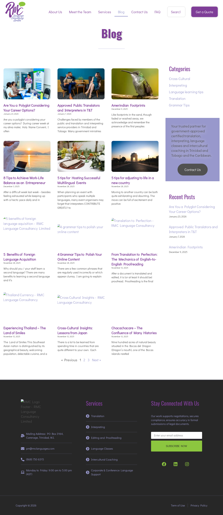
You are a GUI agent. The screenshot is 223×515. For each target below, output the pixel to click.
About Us (55, 12)
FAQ (157, 12)
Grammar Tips (179, 105)
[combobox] (176, 12)
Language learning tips (186, 92)
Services (104, 12)
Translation (177, 98)
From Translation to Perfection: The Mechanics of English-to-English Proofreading (134, 259)
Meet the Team (80, 12)
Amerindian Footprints (128, 105)
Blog (121, 12)
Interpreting (178, 85)
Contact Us (139, 12)
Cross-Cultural (179, 78)
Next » (96, 360)
